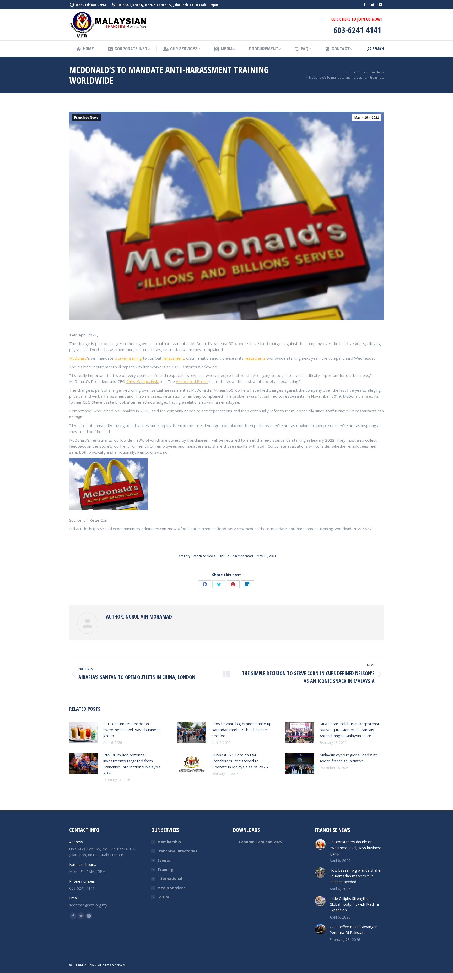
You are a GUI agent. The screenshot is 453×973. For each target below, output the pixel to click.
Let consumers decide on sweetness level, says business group (131, 729)
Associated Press (192, 381)
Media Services (171, 887)
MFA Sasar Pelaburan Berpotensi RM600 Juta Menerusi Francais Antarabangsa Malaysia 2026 (349, 729)
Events (163, 860)
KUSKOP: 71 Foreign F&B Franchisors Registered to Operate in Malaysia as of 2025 (240, 760)
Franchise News (86, 117)
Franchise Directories (177, 851)
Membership (169, 841)
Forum (163, 896)
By (236, 556)
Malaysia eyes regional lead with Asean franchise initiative (349, 757)
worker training (128, 358)
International (169, 878)
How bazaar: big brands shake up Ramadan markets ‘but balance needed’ (242, 729)
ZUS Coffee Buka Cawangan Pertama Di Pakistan (354, 929)
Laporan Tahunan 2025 (260, 841)
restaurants (255, 358)
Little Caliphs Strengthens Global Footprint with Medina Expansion (354, 904)
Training (165, 869)
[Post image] (83, 732)
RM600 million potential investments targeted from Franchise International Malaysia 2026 (132, 763)
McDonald (78, 358)
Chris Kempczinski (142, 381)
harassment (173, 358)
